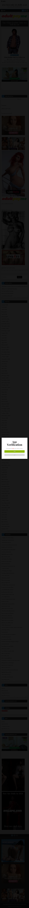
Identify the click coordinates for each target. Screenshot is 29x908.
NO (14, 454)
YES (15, 451)
